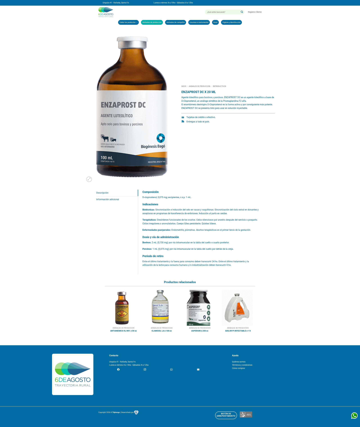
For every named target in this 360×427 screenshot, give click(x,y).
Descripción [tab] (102, 192)
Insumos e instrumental (199, 22)
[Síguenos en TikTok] (171, 369)
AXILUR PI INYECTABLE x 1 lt (238, 331)
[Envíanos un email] (198, 369)
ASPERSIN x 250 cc (199, 331)
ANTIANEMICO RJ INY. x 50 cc (123, 331)
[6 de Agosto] (107, 12)
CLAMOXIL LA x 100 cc (162, 331)
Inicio (183, 86)
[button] (255, 12)
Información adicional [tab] (107, 199)
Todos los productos (127, 22)
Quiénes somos (238, 362)
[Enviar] (241, 12)
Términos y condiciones (242, 365)
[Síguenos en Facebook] (118, 369)
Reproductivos (219, 86)
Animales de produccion (152, 22)
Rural (215, 22)
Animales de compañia (175, 22)
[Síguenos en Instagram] (144, 369)
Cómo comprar (238, 368)
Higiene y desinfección (231, 22)
